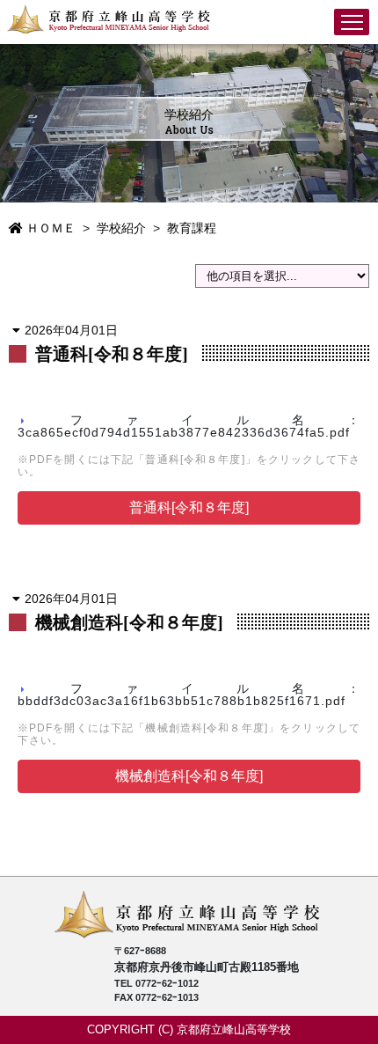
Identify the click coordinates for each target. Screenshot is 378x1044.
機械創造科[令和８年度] (189, 775)
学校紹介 (121, 228)
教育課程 (191, 228)
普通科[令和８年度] (189, 507)
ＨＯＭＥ (49, 228)
